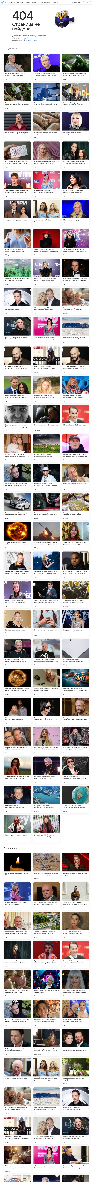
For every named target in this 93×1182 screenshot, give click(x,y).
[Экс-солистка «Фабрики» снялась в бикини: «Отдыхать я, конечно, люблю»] (46, 741)
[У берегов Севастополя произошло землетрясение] (46, 799)
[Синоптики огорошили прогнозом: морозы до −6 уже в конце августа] (46, 360)
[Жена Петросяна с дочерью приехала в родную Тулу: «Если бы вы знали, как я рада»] (75, 1042)
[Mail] (2, 2)
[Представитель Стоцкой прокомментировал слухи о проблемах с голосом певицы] (75, 389)
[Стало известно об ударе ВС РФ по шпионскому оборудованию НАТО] (46, 536)
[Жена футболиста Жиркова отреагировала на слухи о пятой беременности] (17, 448)
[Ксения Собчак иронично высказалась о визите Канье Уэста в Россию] (17, 594)
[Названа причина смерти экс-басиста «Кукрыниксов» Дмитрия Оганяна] (17, 419)
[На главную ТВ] (5, 2)
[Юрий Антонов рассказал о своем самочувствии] (46, 1130)
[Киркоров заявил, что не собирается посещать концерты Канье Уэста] (46, 477)
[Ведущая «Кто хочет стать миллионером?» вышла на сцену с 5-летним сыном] (75, 624)
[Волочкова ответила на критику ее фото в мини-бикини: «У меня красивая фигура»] (17, 126)
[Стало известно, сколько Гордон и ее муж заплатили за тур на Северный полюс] (46, 155)
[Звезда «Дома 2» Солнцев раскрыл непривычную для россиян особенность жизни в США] (75, 946)
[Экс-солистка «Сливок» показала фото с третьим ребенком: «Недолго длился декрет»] (75, 741)
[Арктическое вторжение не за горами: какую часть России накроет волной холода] (75, 331)
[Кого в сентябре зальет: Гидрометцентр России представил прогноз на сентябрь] (46, 448)
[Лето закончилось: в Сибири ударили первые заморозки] (75, 594)
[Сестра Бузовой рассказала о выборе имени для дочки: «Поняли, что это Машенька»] (17, 741)
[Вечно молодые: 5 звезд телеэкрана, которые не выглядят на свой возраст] (75, 126)
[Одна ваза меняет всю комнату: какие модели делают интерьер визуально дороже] (17, 858)
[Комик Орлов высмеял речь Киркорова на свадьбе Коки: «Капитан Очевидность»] (17, 653)
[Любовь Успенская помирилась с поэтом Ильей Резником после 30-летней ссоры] (46, 565)
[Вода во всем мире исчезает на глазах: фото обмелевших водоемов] (46, 887)
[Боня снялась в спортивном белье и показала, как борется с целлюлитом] (17, 946)
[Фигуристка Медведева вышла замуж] (17, 214)
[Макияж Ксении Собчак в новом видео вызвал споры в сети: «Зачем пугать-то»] (75, 419)
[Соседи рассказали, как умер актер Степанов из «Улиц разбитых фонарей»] (17, 916)
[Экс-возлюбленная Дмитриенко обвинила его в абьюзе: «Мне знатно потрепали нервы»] (17, 184)
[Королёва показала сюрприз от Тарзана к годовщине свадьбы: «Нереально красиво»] (75, 155)
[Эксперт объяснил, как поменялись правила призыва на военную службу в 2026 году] (46, 506)
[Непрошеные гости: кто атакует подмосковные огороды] (17, 1130)
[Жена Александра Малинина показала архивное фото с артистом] (46, 301)
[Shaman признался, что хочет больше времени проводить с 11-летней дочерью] (75, 858)
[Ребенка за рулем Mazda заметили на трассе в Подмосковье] (46, 858)
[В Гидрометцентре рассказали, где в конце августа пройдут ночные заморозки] (46, 946)
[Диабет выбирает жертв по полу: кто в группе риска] (46, 682)
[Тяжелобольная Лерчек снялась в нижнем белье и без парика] (17, 770)
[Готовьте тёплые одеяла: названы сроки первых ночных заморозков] (17, 96)
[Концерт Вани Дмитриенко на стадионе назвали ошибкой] (75, 96)
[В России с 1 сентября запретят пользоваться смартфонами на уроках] (46, 624)
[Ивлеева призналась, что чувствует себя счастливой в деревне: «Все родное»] (46, 389)
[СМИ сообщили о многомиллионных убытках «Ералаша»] (17, 799)
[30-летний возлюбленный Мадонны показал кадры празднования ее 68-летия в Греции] (17, 711)
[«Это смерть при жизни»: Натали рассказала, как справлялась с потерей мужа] (75, 1130)
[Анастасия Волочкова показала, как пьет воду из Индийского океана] (17, 477)
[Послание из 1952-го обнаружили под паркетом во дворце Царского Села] (46, 1013)
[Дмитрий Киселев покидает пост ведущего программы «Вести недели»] (46, 1042)
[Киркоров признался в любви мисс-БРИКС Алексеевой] (46, 770)
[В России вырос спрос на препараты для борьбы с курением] (17, 243)
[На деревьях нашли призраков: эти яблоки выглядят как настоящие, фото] (75, 506)
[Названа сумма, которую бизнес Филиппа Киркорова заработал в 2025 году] (75, 829)
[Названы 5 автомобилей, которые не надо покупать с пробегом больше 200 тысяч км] (17, 506)
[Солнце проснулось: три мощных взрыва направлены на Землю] (17, 682)
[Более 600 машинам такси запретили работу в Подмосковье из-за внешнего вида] (75, 682)
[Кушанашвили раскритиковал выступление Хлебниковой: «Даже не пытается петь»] (75, 184)
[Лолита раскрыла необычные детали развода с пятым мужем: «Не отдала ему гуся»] (46, 243)
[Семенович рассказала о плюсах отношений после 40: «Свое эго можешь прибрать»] (17, 565)
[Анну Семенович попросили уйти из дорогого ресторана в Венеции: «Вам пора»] (75, 1013)
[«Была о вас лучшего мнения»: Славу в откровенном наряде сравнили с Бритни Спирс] (46, 331)
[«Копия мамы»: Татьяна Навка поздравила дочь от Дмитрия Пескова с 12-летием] (17, 1101)
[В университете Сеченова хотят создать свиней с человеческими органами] (46, 126)
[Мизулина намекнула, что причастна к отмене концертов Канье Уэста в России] (75, 214)
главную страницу (32, 40)
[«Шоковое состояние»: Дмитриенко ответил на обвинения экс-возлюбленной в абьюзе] (17, 301)
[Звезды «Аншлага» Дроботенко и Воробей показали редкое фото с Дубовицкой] (46, 594)
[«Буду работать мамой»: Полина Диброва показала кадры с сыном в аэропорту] (75, 536)
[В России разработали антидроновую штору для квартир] (75, 653)
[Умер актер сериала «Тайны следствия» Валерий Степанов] (17, 887)
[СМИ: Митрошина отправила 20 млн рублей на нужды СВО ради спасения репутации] (75, 975)
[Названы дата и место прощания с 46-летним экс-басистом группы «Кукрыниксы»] (46, 96)
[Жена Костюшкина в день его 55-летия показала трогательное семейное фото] (75, 243)
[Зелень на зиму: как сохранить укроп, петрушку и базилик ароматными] (46, 1072)
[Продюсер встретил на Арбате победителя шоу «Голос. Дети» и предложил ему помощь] (46, 1101)
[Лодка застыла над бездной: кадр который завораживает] (17, 272)
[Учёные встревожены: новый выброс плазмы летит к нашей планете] (17, 536)
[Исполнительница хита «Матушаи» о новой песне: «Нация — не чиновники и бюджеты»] (46, 184)
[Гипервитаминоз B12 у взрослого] (46, 419)
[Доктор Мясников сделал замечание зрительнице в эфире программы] (75, 916)
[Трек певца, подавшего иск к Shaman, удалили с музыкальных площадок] (46, 67)
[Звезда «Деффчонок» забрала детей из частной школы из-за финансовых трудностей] (17, 829)
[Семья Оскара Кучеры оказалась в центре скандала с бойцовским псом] (75, 272)
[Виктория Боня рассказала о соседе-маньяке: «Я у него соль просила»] (46, 711)
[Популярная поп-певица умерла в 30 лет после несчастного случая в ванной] (17, 1013)
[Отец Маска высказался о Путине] (75, 477)
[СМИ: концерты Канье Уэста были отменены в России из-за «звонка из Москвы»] (75, 565)
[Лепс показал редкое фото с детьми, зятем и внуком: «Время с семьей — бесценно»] (75, 770)
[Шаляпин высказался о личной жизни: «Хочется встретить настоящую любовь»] (46, 1159)
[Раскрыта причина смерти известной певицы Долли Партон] (75, 887)
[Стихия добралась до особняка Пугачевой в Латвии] (17, 1042)
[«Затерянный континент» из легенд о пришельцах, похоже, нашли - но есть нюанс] (75, 799)
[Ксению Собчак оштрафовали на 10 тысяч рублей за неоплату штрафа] (75, 1101)
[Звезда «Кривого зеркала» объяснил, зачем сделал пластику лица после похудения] (75, 711)
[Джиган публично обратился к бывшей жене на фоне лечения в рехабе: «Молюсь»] (17, 360)
